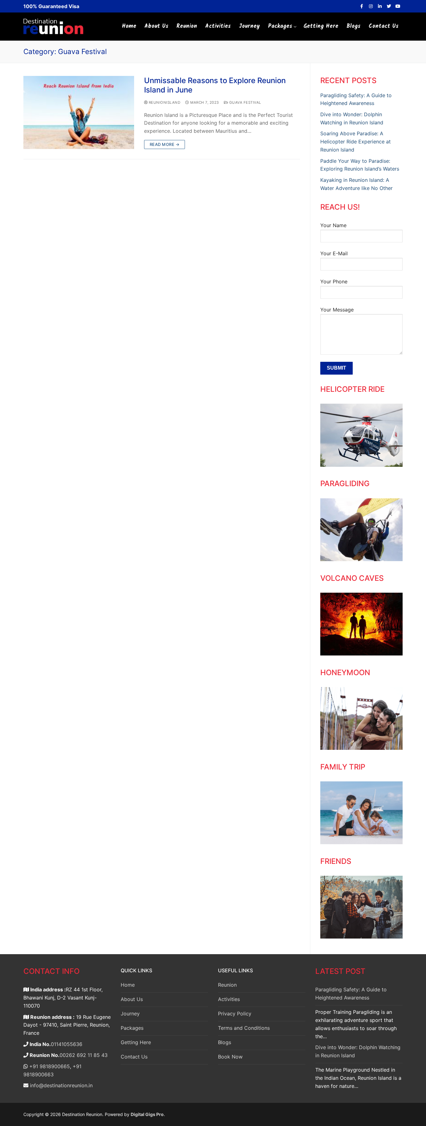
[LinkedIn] (380, 6)
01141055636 (66, 1044)
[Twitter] (389, 6)
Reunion (227, 985)
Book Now (230, 1057)
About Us (132, 999)
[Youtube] (398, 6)
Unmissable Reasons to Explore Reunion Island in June (215, 85)
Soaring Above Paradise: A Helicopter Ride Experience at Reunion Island (355, 141)
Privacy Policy (234, 1013)
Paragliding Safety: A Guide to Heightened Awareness (351, 993)
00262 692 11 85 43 (84, 1055)
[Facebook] (361, 6)
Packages (132, 1028)
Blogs (224, 1042)
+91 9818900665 (49, 1066)
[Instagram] (371, 6)
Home (128, 985)
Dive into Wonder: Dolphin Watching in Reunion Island (357, 1051)
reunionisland (164, 102)
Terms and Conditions (244, 1028)
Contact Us (134, 1057)
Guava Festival (244, 102)
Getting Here (136, 1042)
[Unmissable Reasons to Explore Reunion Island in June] (78, 112)
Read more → (165, 144)
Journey (130, 1013)
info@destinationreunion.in (60, 1085)
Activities (229, 999)
